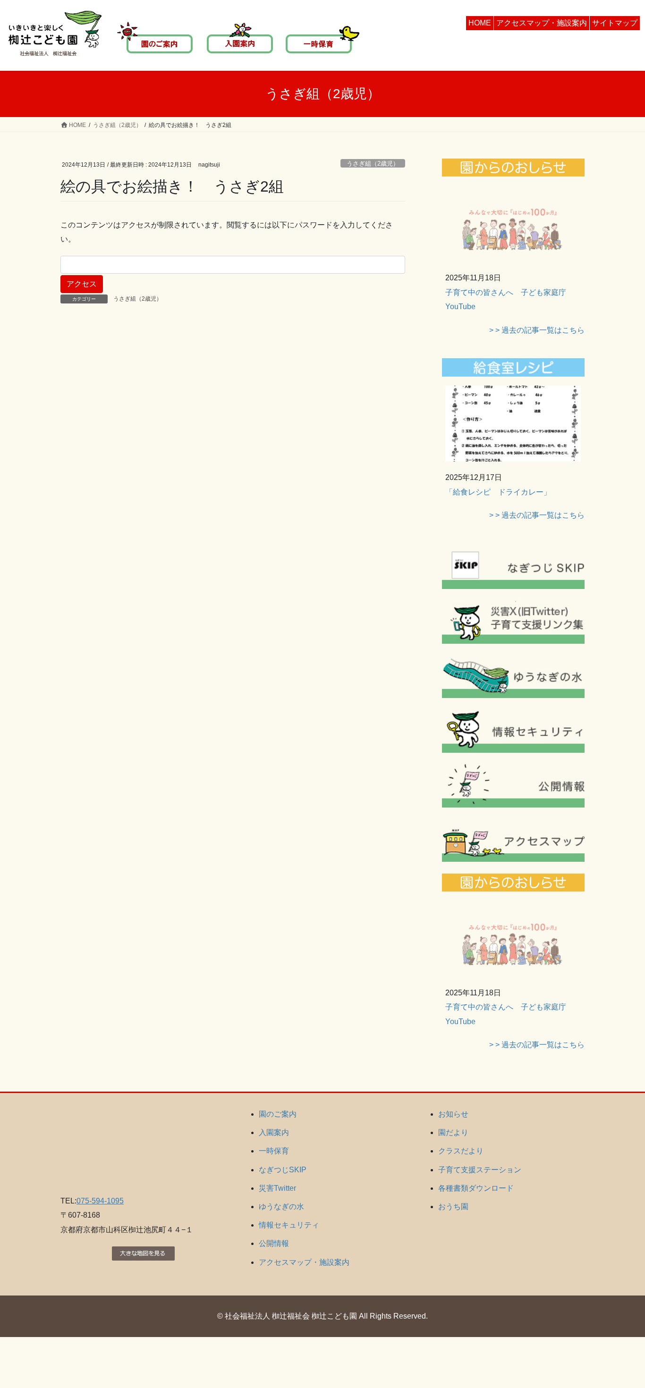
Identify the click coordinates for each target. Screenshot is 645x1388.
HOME (479, 23)
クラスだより (461, 1151)
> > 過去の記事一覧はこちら (537, 330)
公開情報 (274, 1243)
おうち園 (453, 1207)
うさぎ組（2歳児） (373, 163)
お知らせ (453, 1114)
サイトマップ (614, 23)
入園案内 (274, 1132)
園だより (453, 1132)
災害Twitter (277, 1188)
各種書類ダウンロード (476, 1188)
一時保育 (274, 1151)
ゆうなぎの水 (281, 1207)
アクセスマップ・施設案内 (541, 23)
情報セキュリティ (289, 1225)
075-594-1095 (100, 1201)
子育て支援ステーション (479, 1170)
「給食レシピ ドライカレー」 (498, 492)
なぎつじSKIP (282, 1170)
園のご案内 (278, 1114)
